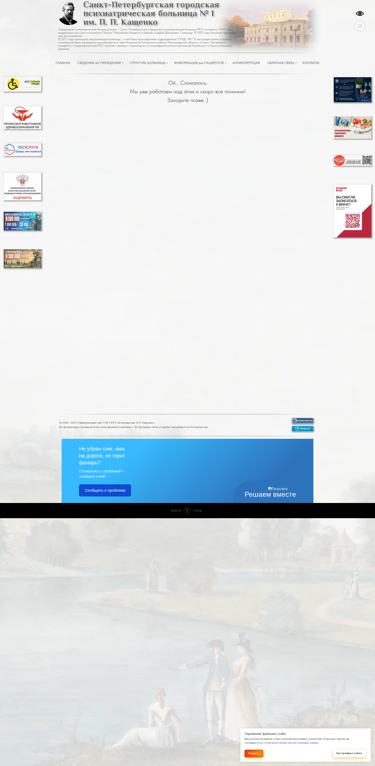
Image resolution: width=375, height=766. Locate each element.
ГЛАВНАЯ (63, 63)
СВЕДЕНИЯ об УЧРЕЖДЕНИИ (99, 63)
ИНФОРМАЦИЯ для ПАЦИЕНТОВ (199, 63)
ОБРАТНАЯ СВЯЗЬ (280, 63)
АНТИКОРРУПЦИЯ (246, 63)
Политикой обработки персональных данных (292, 743)
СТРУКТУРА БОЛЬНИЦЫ (147, 63)
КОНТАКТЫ (311, 63)
